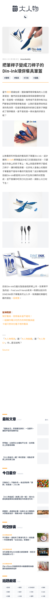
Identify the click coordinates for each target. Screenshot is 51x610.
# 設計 (20, 592)
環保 (9, 91)
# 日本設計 (31, 587)
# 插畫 (8, 596)
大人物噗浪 (10, 338)
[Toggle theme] (25, 16)
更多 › (47, 420)
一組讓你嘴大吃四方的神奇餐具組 (18, 320)
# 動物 (43, 587)
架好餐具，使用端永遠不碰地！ (17, 316)
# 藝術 (8, 587)
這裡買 (16, 297)
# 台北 (43, 592)
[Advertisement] (25, 380)
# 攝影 (8, 592)
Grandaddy (25, 59)
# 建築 (31, 596)
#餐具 (16, 77)
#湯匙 (35, 77)
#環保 (6, 77)
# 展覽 (20, 587)
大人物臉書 (27, 338)
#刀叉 (26, 77)
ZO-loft (10, 159)
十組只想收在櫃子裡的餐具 (15, 323)
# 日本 (31, 592)
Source (5, 349)
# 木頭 (43, 596)
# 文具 (20, 596)
